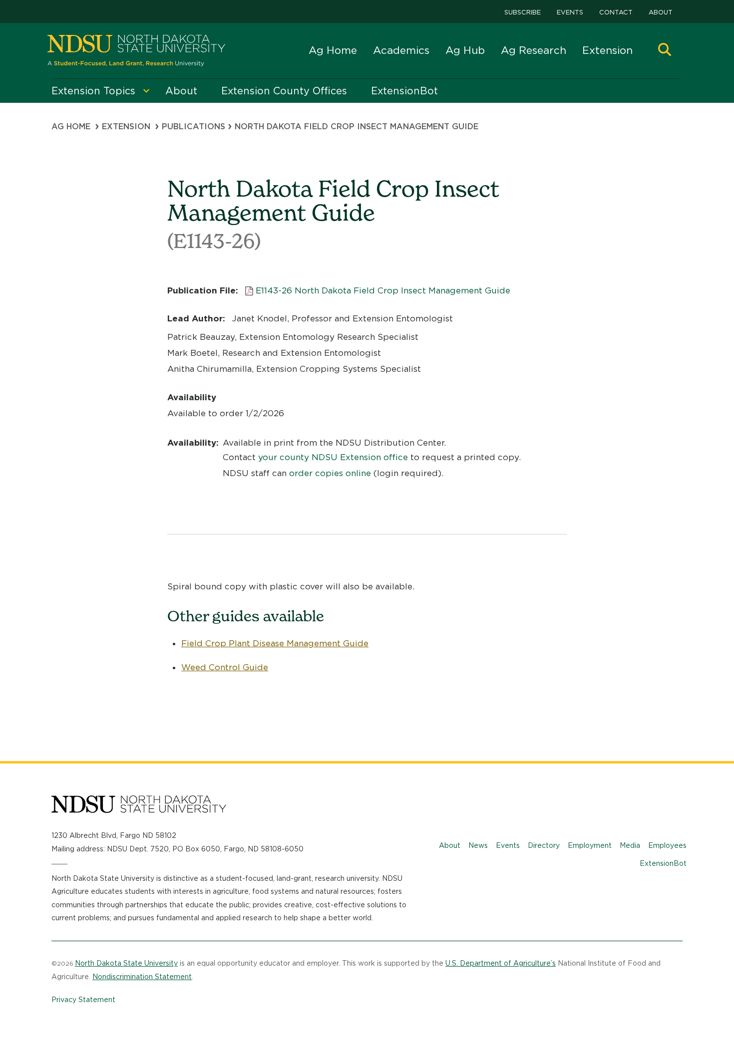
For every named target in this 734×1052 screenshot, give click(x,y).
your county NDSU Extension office (333, 457)
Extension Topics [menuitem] (93, 91)
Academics (401, 50)
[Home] (136, 50)
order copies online (330, 473)
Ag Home (333, 50)
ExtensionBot (663, 863)
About (661, 12)
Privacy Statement (83, 1000)
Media (630, 845)
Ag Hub (465, 50)
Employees (667, 845)
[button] (664, 50)
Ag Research (533, 50)
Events (570, 12)
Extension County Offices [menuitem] (284, 91)
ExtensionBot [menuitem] (404, 91)
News (478, 845)
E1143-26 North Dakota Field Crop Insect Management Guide (383, 290)
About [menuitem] (181, 91)
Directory (544, 845)
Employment (590, 845)
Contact (616, 12)
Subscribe (522, 12)
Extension (607, 50)
